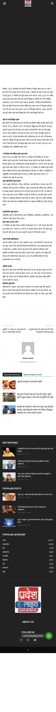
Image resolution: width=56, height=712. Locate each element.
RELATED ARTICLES (12, 375)
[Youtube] (35, 640)
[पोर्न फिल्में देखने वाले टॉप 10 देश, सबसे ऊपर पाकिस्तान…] (9, 509)
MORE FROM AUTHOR (33, 375)
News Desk (28, 358)
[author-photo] (28, 354)
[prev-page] (4, 419)
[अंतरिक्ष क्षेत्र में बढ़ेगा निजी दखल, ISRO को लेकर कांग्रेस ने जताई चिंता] (9, 464)
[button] (4, 3)
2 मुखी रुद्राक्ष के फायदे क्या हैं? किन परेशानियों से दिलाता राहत (40, 330)
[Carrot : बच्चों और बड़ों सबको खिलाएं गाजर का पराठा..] (9, 496)
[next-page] (8, 419)
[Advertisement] (28, 36)
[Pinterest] (17, 313)
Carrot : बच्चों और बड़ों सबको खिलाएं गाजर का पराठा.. (35, 494)
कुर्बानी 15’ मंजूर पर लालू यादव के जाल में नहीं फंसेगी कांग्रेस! (14, 330)
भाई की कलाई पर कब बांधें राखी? (29, 381)
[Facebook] (5, 313)
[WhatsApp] (23, 313)
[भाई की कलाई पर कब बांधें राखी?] (9, 384)
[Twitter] (11, 313)
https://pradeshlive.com (28, 362)
